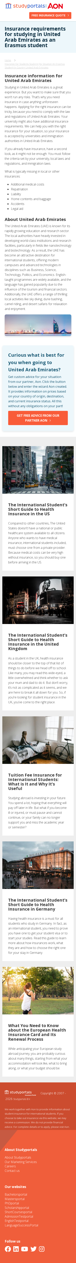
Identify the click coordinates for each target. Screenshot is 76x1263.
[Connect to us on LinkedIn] (16, 1249)
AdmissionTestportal (19, 1216)
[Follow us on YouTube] (25, 1249)
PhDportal (12, 1203)
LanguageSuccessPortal (21, 1225)
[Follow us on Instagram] (42, 1249)
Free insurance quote (48, 15)
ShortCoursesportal (18, 1212)
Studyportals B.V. (22, 1099)
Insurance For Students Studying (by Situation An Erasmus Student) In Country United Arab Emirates (35, 65)
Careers (10, 1166)
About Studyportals (18, 1157)
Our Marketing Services (21, 1162)
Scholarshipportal (17, 1208)
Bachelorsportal (16, 1194)
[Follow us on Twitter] (34, 1249)
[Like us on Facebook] (8, 1249)
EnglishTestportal (16, 1221)
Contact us (12, 1171)
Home (8, 60)
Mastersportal (15, 1199)
